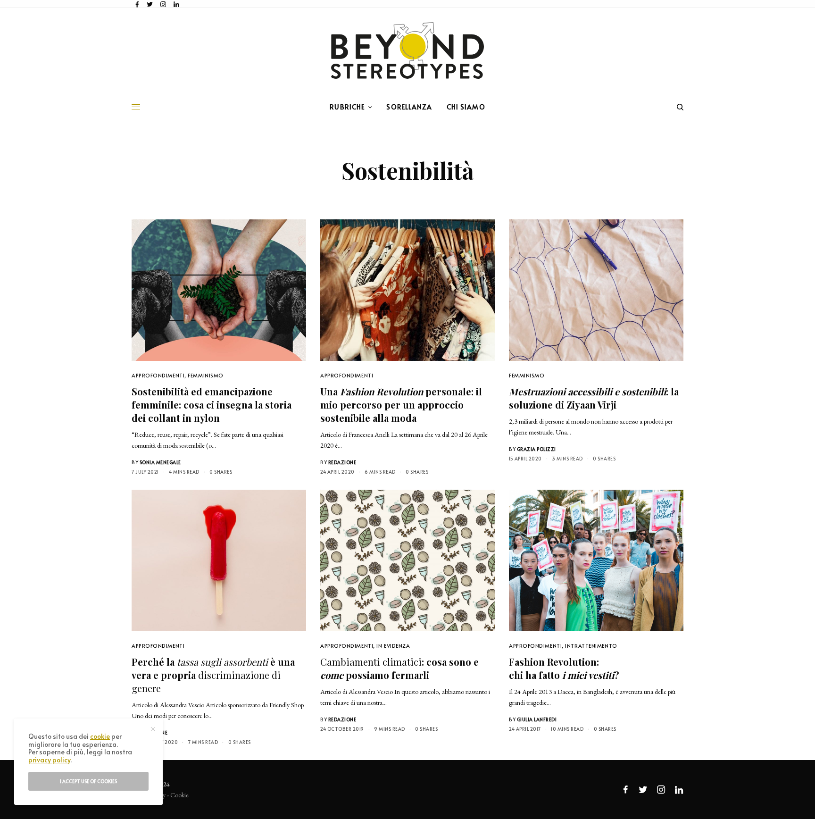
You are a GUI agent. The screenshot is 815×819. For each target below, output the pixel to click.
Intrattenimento (591, 645)
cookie (100, 736)
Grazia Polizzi (536, 449)
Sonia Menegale (160, 462)
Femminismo (206, 375)
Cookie (179, 795)
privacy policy (49, 759)
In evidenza (393, 645)
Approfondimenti (158, 375)
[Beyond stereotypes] (407, 50)
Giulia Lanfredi (537, 719)
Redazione (342, 462)
